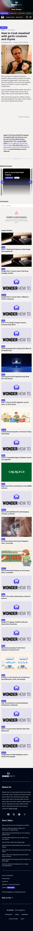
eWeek (17, 914)
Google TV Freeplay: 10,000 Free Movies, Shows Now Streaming (14, 623)
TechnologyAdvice (20, 910)
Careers (8, 887)
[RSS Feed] (25, 814)
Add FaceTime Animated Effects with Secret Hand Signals (16, 846)
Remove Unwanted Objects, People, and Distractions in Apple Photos (13, 829)
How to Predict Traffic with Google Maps (13, 842)
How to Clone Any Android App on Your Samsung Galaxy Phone (16, 833)
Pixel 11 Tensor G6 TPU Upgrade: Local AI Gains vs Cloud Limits (15, 403)
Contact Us (5, 881)
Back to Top (6, 898)
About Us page (13, 808)
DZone (22, 919)
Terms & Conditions (7, 875)
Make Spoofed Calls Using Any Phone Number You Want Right (16, 860)
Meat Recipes (16, 9)
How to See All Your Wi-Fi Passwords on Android (15, 825)
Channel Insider (13, 919)
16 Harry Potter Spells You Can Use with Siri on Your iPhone (15, 838)
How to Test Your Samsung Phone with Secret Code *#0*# (16, 850)
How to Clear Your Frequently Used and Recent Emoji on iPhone (15, 855)
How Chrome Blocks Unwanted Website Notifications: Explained (14, 704)
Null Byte (28, 13)
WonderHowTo (4, 13)
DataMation (25, 914)
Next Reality (21, 13)
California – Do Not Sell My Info (11, 884)
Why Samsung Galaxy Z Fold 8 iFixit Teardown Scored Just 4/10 (13, 649)
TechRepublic (8, 914)
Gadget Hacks (13, 13)
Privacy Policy (6, 878)
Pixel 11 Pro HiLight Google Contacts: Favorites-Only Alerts (13, 324)
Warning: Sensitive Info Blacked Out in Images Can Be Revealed (15, 864)
